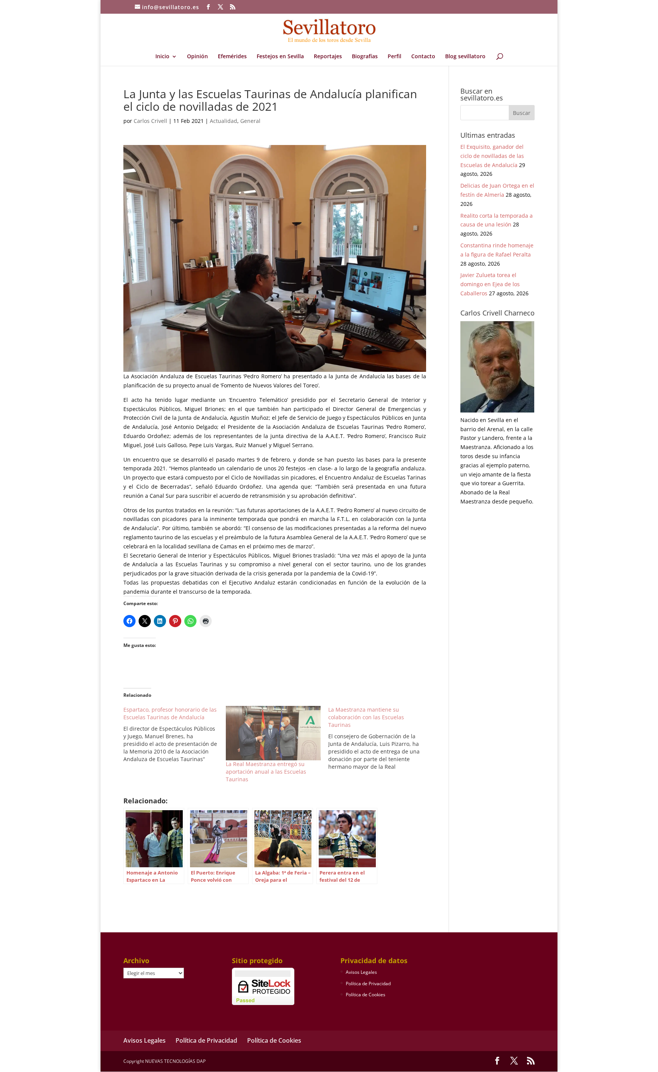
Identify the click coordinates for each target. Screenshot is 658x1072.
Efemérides (232, 57)
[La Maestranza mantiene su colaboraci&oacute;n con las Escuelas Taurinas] (379, 738)
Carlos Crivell (150, 120)
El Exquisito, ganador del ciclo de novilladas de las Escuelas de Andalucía (492, 156)
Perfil (394, 57)
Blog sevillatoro (465, 57)
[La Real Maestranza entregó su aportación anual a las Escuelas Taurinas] (273, 733)
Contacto (423, 57)
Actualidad (223, 120)
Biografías (365, 57)
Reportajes (328, 57)
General (250, 120)
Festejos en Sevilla (280, 57)
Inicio (162, 57)
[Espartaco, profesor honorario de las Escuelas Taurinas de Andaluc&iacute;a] (174, 734)
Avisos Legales (361, 972)
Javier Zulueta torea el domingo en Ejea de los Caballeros (490, 284)
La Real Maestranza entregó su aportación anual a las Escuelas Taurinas (266, 771)
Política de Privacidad (368, 983)
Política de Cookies (365, 994)
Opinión (197, 57)
